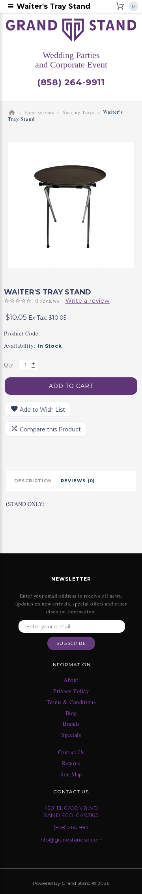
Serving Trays (79, 112)
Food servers (39, 112)
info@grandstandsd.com (71, 839)
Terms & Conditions (71, 702)
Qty (8, 364)
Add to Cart (71, 386)
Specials (71, 735)
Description (33, 481)
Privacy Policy (71, 691)
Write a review (87, 301)
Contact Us (71, 752)
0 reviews (48, 301)
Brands (71, 724)
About (71, 680)
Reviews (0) (78, 481)
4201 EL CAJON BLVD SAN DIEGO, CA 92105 (71, 812)
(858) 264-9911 (71, 82)
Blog (71, 713)
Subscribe (71, 643)
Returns (71, 763)
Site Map (71, 774)
